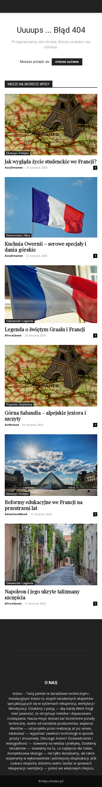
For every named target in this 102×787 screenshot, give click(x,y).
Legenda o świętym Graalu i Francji (45, 329)
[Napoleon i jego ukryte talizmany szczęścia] (51, 554)
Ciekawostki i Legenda (19, 321)
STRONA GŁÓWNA (67, 62)
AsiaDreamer (14, 167)
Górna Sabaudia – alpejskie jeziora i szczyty (45, 415)
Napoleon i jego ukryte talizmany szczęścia (42, 594)
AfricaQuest (13, 335)
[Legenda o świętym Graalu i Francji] (51, 294)
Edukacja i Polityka (17, 153)
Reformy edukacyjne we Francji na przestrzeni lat (44, 505)
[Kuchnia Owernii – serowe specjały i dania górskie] (51, 207)
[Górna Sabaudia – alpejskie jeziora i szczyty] (51, 375)
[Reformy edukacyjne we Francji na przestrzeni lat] (51, 465)
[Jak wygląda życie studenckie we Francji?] (51, 124)
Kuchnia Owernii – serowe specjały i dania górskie (45, 246)
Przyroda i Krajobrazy (19, 404)
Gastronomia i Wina (18, 235)
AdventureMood (16, 514)
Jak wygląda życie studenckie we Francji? (51, 161)
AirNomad (12, 424)
